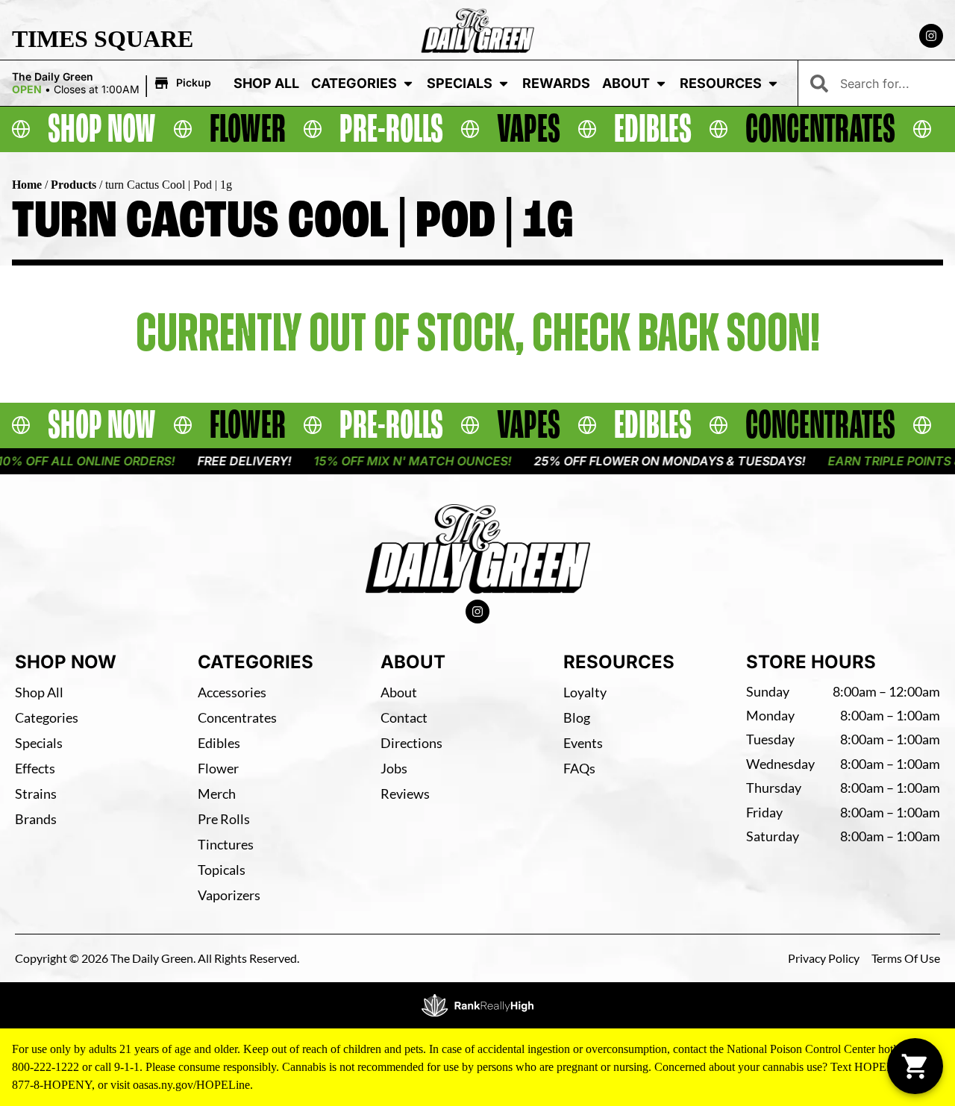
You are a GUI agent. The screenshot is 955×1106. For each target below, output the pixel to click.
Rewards (556, 83)
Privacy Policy (824, 958)
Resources (721, 83)
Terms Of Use (905, 958)
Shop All (266, 83)
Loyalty (585, 692)
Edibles (219, 743)
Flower (218, 768)
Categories (354, 83)
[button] (114, 83)
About (626, 83)
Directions (411, 743)
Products (73, 184)
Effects (35, 768)
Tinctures (226, 844)
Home (27, 184)
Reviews (405, 793)
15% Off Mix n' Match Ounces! (399, 460)
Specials (459, 83)
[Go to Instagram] (931, 36)
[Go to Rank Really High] (477, 1005)
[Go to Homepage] (478, 549)
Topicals (221, 869)
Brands (36, 819)
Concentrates (237, 717)
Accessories (232, 692)
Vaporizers (229, 895)
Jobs (394, 768)
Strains (36, 793)
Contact (404, 717)
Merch (217, 793)
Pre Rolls (224, 819)
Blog (576, 717)
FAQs (579, 768)
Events (583, 743)
